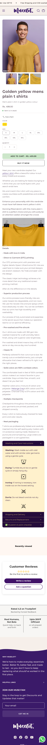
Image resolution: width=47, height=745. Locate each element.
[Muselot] (23, 10)
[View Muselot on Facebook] (21, 737)
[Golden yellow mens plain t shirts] (11, 78)
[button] (38, 10)
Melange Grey (17, 388)
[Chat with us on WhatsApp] (42, 742)
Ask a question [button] (23, 587)
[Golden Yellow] (4, 124)
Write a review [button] (23, 581)
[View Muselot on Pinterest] (26, 737)
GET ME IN (24, 714)
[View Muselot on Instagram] (15, 737)
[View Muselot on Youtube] (32, 737)
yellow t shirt (8, 173)
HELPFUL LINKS (9, 682)
